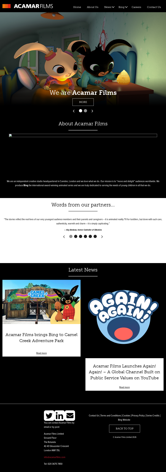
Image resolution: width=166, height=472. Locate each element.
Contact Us (154, 7)
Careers (136, 7)
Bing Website (124, 420)
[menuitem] (77, 7)
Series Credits (152, 415)
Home (77, 7)
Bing (121, 7)
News (107, 7)
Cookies (126, 415)
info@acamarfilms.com (54, 457)
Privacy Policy (138, 415)
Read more (41, 353)
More (83, 102)
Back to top (124, 428)
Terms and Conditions (111, 415)
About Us (92, 7)
